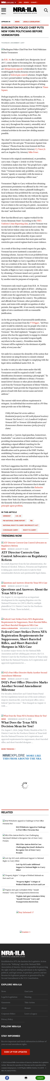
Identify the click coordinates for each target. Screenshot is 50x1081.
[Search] (46, 10)
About (4, 1008)
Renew (26, 2)
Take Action (30, 1002)
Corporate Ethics (8, 1013)
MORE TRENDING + (8, 749)
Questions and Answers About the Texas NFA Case (24, 591)
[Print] (26, 1079)
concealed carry (10, 530)
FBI (31, 521)
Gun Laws (29, 991)
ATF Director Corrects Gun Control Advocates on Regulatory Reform (24, 556)
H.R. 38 (18, 516)
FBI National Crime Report (14, 521)
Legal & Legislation (31, 22)
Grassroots (5, 1002)
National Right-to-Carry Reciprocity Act (20, 525)
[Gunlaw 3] (25, 932)
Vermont (7, 516)
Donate (34, 2)
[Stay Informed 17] (25, 912)
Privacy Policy (7, 1019)
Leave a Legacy (31, 1013)
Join (20, 2)
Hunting (28, 997)
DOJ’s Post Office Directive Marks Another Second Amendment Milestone (24, 686)
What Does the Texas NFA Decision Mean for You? (19, 724)
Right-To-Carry (29, 530)
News (17, 22)
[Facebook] (7, 1079)
